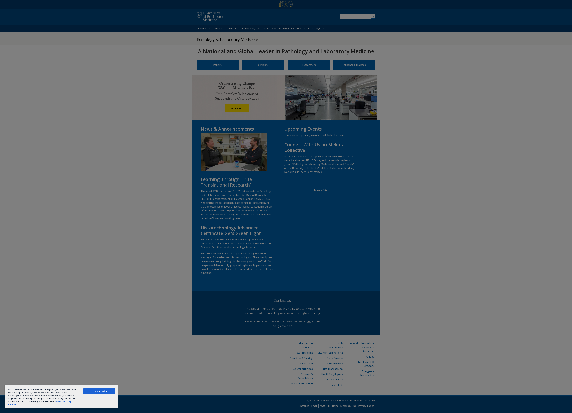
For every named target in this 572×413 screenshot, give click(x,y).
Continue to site (99, 391)
